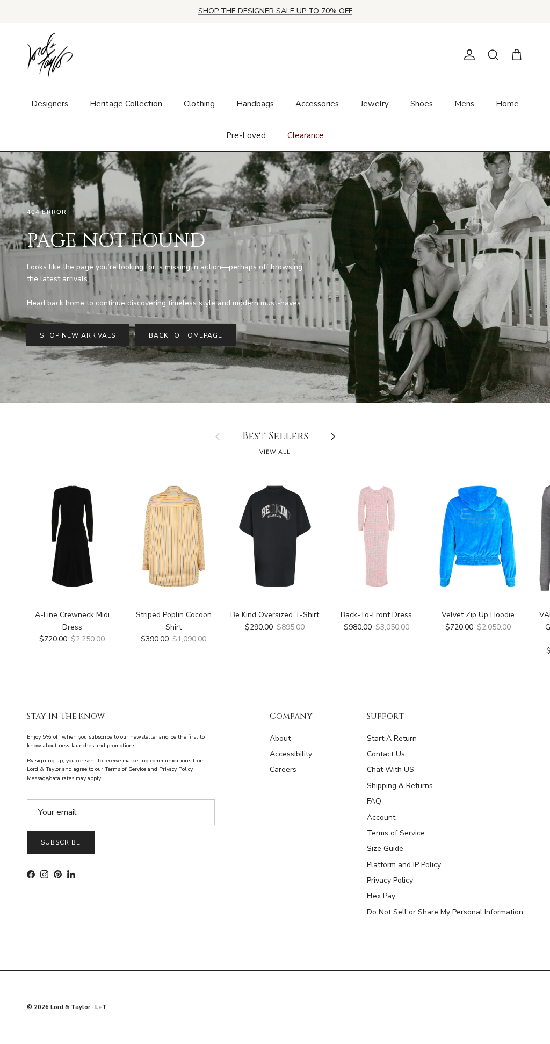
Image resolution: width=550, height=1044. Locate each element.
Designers (49, 103)
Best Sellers (275, 437)
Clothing (199, 103)
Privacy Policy (390, 880)
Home (507, 103)
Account (381, 817)
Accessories (317, 103)
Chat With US (390, 769)
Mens (464, 103)
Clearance (305, 135)
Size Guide (385, 848)
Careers (283, 769)
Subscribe (61, 842)
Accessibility (291, 754)
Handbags (255, 103)
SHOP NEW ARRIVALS (77, 335)
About (280, 738)
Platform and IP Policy (404, 865)
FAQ (374, 801)
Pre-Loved (246, 135)
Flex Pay (381, 896)
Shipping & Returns (400, 786)
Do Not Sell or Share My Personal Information (445, 912)
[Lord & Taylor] (50, 55)
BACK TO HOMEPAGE (185, 335)
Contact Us (386, 754)
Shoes (421, 103)
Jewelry (374, 103)
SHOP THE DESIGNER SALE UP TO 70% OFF (275, 11)
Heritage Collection (126, 103)
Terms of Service (396, 833)
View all (275, 452)
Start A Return (392, 738)
